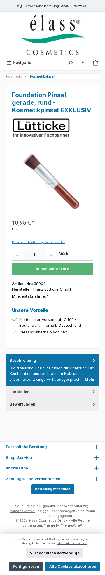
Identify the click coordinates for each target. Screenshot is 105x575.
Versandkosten (22, 511)
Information (17, 468)
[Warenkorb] (95, 62)
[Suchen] (70, 62)
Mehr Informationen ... (72, 543)
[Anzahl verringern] (17, 255)
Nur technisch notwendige (54, 553)
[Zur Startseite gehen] (52, 35)
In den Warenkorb (52, 269)
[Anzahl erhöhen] (51, 255)
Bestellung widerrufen (52, 489)
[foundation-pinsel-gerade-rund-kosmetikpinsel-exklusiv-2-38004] (52, 182)
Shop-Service (19, 457)
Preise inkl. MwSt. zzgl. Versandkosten (38, 242)
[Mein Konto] (83, 62)
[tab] (52, 370)
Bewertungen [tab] (22, 404)
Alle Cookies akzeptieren (72, 566)
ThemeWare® (72, 525)
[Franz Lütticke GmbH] (52, 128)
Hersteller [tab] (19, 391)
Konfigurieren (26, 566)
